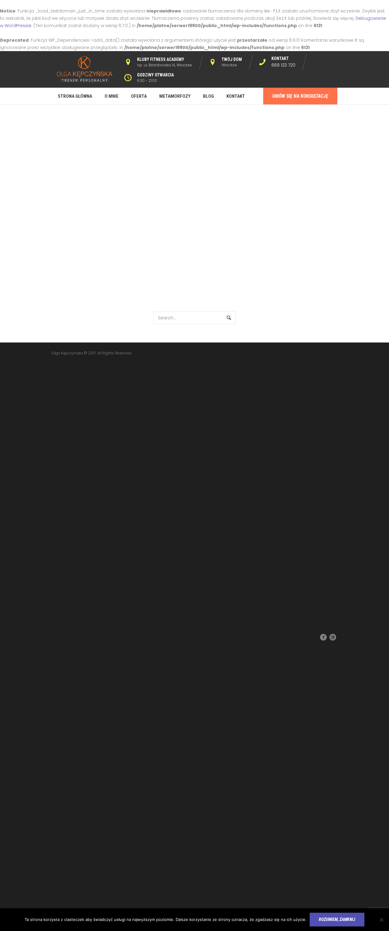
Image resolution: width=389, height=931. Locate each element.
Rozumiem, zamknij (337, 919)
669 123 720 (283, 65)
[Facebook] (323, 637)
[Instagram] (332, 637)
